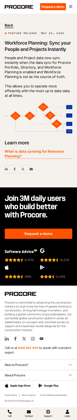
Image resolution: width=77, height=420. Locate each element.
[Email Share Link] (31, 169)
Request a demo (53, 7)
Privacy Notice (11, 395)
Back (9, 25)
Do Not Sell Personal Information (53, 395)
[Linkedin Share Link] (6, 169)
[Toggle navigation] (70, 6)
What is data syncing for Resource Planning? (34, 153)
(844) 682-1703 (28, 347)
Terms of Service (28, 395)
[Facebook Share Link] (15, 169)
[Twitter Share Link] (23, 169)
